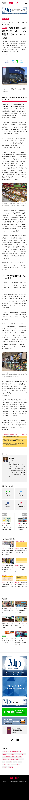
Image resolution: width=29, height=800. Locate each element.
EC (4, 762)
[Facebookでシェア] (7, 61)
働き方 (11, 767)
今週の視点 (5, 18)
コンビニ (15, 756)
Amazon (5, 767)
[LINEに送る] (17, 61)
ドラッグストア (6, 756)
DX (20, 756)
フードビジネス (22, 754)
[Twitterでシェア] (13, 61)
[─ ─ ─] (25, 2)
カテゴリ (10, 762)
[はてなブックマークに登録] (22, 61)
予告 (4, 764)
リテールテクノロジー (16, 751)
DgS (16, 762)
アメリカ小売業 (16, 764)
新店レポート (6, 759)
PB (9, 764)
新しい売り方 (6, 754)
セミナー (14, 754)
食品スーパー (20, 759)
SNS (21, 762)
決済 (13, 759)
